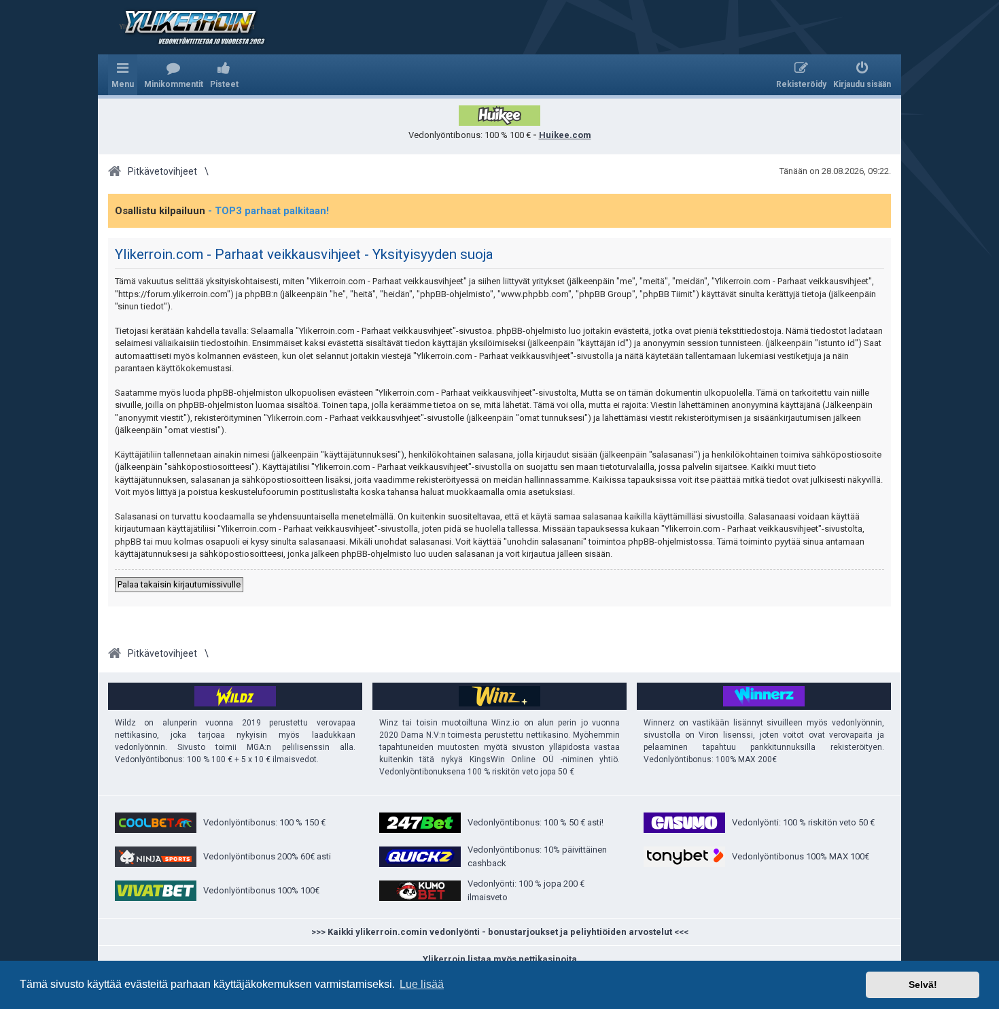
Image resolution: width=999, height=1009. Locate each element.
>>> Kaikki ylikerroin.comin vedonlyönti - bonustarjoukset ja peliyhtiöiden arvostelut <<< (499, 932)
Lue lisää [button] (422, 984)
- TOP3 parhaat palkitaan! (268, 211)
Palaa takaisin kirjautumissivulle (179, 584)
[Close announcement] (880, 205)
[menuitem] (173, 74)
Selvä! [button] (923, 984)
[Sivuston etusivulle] (186, 27)
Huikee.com (565, 135)
